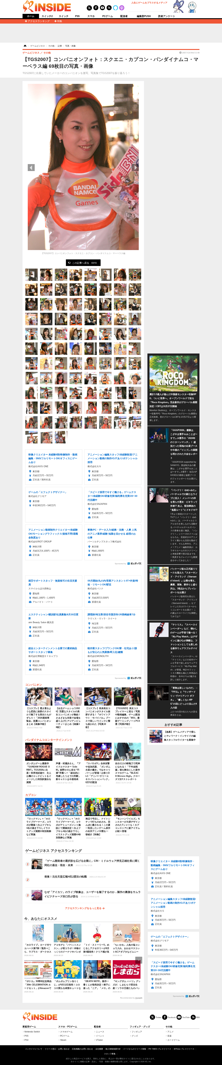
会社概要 (99, 1049)
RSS (198, 1017)
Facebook (172, 1017)
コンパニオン (33, 684)
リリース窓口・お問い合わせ (57, 1049)
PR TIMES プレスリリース (159, 1049)
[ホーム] (25, 46)
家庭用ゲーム (29, 1026)
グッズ (135, 1036)
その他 (168, 1026)
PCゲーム (107, 16)
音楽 (169, 1036)
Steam (63, 1040)
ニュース (100, 1032)
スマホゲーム (66, 1032)
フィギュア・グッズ (140, 1026)
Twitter (158, 1017)
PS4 (26, 1040)
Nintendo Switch (32, 1032)
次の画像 (135, 167)
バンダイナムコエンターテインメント (48, 739)
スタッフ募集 (110, 1054)
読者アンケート (166, 16)
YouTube (186, 1017)
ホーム (30, 16)
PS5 (77, 16)
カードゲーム (173, 1040)
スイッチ (64, 16)
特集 (59, 21)
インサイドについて (33, 1049)
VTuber (99, 1040)
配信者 (124, 16)
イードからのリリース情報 (134, 1049)
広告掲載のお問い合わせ (82, 1049)
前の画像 (31, 167)
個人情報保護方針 (113, 1049)
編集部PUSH (144, 16)
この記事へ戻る (84, 262)
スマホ (91, 16)
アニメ (170, 1032)
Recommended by (127, 998)
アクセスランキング (39, 21)
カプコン (30, 794)
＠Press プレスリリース (184, 1049)
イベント (100, 1036)
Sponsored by (120, 564)
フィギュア (137, 1032)
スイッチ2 (47, 16)
